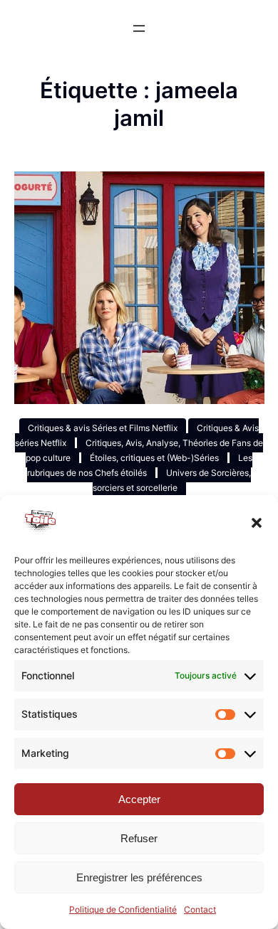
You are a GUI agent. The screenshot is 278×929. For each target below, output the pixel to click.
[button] (256, 523)
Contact (200, 909)
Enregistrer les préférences (139, 877)
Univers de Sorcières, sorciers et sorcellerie (172, 480)
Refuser (139, 838)
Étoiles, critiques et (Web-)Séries (154, 457)
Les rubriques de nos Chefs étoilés (139, 465)
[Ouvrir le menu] (139, 28)
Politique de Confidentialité (123, 909)
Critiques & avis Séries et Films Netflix (102, 428)
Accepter (139, 799)
